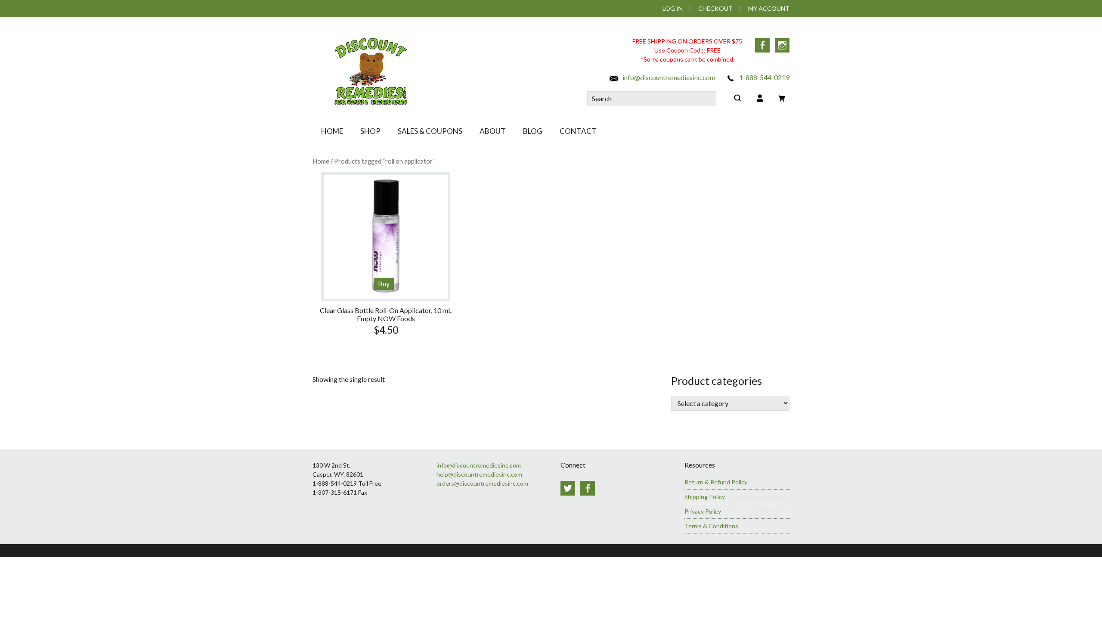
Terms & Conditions (711, 526)
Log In (672, 8)
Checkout (715, 8)
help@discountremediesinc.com (479, 474)
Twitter (567, 488)
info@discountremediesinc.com (668, 77)
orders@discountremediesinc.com (482, 483)
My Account (768, 8)
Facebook (762, 45)
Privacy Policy (702, 511)
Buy (384, 283)
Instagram (782, 45)
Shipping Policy (704, 496)
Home (321, 161)
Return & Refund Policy (715, 482)
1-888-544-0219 (763, 77)
